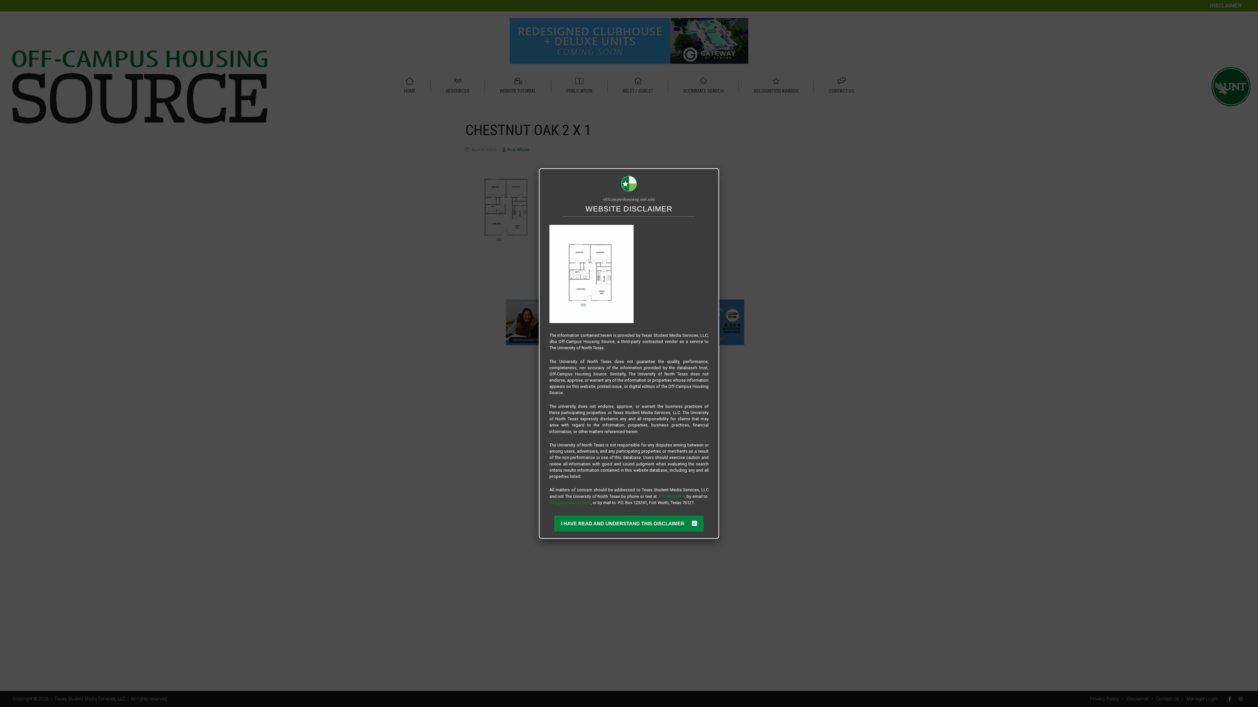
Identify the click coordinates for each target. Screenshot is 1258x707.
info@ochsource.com (570, 502)
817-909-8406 (672, 496)
